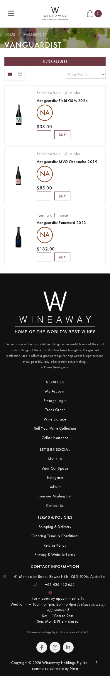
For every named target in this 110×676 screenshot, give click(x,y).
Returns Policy (55, 545)
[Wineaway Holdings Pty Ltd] (55, 13)
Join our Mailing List (54, 496)
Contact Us (55, 505)
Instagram (55, 477)
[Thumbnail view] (20, 75)
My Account (55, 391)
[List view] (9, 75)
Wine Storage (55, 419)
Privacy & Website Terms (55, 554)
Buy (62, 134)
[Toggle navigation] (11, 13)
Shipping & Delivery (55, 526)
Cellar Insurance (55, 437)
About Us (55, 458)
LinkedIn (55, 486)
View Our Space (55, 468)
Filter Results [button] (55, 61)
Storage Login (54, 400)
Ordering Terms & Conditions (55, 535)
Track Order (55, 409)
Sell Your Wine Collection (55, 428)
